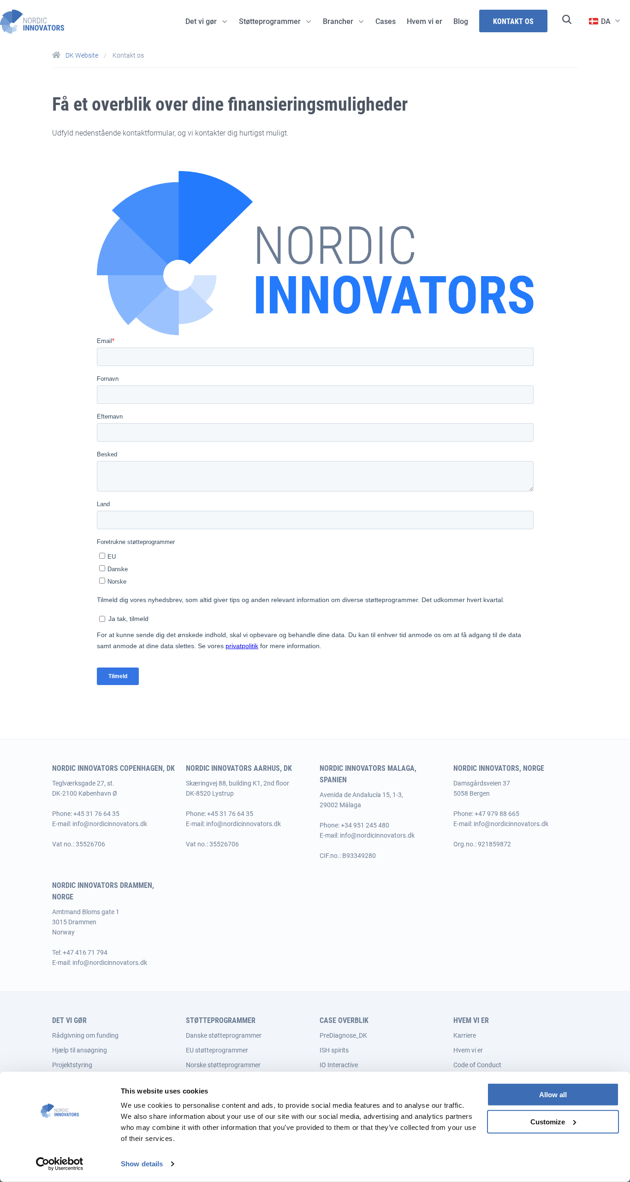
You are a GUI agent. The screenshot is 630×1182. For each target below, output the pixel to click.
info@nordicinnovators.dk (109, 823)
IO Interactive (339, 1065)
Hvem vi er (468, 1050)
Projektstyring (72, 1065)
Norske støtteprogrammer (223, 1065)
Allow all (553, 1095)
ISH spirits (334, 1050)
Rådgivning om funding (85, 1035)
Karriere (464, 1035)
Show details (142, 1164)
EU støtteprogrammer (217, 1050)
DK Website (82, 55)
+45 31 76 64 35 (96, 813)
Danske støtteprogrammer (224, 1035)
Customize (547, 1122)
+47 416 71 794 (85, 952)
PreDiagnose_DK (343, 1035)
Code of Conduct (477, 1065)
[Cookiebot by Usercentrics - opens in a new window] (59, 1164)
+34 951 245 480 (365, 825)
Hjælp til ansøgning (79, 1050)
